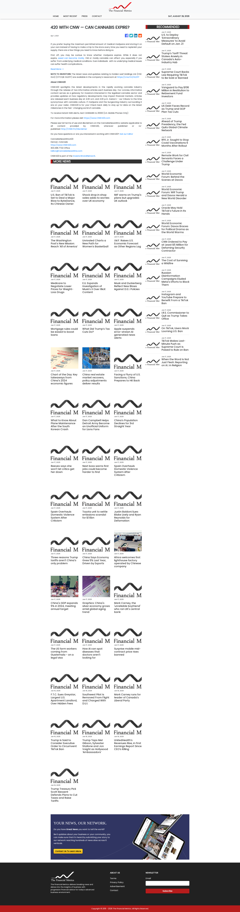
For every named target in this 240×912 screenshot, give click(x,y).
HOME (56, 16)
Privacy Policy (117, 882)
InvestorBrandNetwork (84, 155)
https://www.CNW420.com (97, 118)
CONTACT (97, 16)
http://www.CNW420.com (63, 145)
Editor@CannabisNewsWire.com (66, 151)
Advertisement (117, 886)
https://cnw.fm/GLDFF (128, 77)
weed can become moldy (71, 58)
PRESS (85, 16)
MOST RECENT (70, 16)
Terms (113, 878)
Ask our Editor (126, 134)
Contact (114, 890)
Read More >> (57, 69)
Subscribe (167, 891)
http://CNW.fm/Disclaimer (74, 129)
